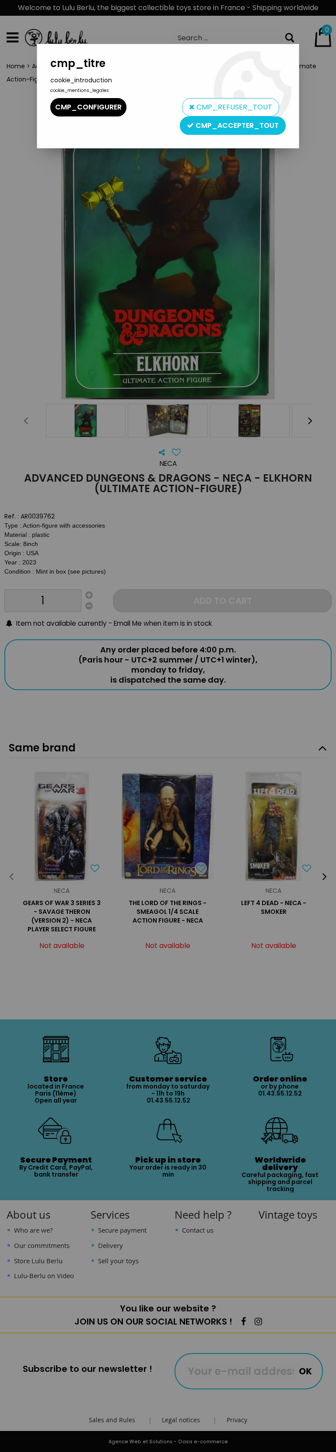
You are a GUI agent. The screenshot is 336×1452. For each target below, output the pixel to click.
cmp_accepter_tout (236, 125)
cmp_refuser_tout (233, 107)
